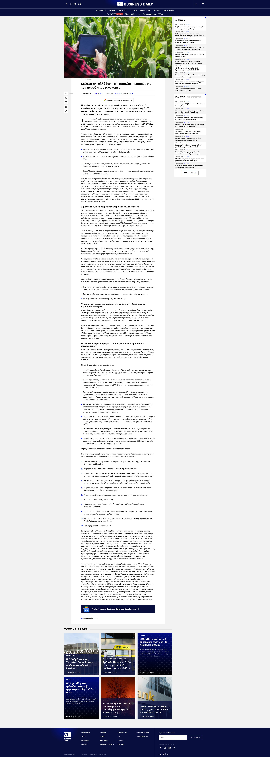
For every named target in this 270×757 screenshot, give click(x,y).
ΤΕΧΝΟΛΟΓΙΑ (104, 740)
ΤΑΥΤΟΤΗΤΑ (84, 754)
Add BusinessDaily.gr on (118, 100)
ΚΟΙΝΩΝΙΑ (103, 733)
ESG (119, 736)
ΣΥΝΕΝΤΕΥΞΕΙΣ (145, 10)
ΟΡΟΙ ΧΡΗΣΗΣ (102, 754)
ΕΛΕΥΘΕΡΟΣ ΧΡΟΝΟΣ (142, 733)
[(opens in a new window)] (66, 4)
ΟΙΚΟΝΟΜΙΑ (122, 10)
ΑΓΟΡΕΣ (112, 10)
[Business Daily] (135, 4)
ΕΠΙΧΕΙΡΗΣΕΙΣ (101, 10)
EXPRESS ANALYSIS (142, 736)
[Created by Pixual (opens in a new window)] (180, 755)
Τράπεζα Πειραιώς (87, 618)
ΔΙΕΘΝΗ (156, 10)
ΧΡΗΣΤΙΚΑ (121, 744)
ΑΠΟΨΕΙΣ (121, 740)
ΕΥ (96, 618)
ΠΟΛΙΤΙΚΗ (133, 10)
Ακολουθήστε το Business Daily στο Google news (114, 609)
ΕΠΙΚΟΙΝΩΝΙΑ (93, 754)
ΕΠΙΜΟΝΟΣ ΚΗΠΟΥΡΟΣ (107, 744)
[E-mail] (66, 111)
